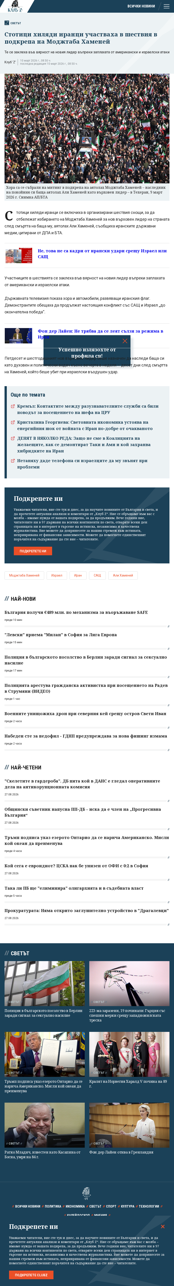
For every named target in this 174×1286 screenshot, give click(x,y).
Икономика (75, 1206)
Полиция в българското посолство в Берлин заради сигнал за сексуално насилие (43, 1013)
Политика (53, 1206)
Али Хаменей (123, 575)
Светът (15, 23)
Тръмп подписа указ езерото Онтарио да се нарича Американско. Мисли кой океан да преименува (43, 1086)
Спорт (111, 1206)
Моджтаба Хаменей (24, 575)
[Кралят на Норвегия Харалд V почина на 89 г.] (129, 1054)
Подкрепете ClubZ (31, 1275)
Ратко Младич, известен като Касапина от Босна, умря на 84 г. (42, 1154)
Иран (78, 575)
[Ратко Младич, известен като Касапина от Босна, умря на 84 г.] (45, 1125)
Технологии (149, 1206)
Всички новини (141, 6)
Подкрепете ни (33, 551)
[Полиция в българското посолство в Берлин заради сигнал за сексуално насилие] (45, 983)
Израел (56, 575)
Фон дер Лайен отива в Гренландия (121, 1152)
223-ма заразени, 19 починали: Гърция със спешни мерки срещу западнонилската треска (127, 1015)
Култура (127, 1206)
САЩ (97, 575)
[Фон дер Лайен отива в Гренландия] (129, 1125)
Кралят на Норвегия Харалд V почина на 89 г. (128, 1084)
